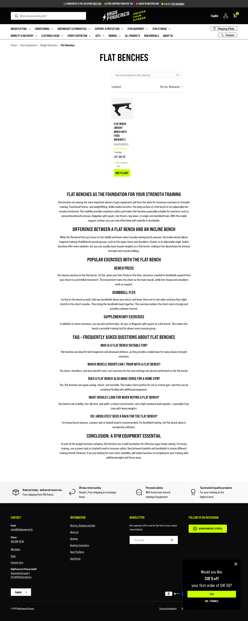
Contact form (17, 562)
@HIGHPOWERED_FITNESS (210, 528)
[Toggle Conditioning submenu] (52, 29)
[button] (214, 15)
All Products (132, 35)
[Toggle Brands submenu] (120, 36)
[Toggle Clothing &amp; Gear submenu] (62, 36)
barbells (141, 220)
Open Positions (77, 551)
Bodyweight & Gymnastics (72, 29)
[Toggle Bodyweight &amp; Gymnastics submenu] (89, 29)
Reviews (74, 538)
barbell (158, 275)
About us (168, 35)
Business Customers (79, 545)
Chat (13, 556)
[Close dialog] (236, 564)
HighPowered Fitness (25, 608)
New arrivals (151, 35)
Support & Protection (107, 29)
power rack (82, 448)
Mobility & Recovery (22, 35)
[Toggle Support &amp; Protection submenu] (122, 29)
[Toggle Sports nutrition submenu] (90, 36)
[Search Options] (179, 75)
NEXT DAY (97, 3)
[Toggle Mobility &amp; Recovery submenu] (36, 36)
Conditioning (42, 29)
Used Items (75, 558)
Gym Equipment (136, 29)
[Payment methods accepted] (182, 594)
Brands (113, 35)
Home (14, 45)
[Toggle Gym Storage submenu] (170, 29)
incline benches (123, 207)
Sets (98, 35)
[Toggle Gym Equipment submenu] (147, 29)
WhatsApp (15, 549)
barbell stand (100, 448)
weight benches (84, 444)
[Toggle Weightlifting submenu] (29, 29)
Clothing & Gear (50, 35)
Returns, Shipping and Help (82, 525)
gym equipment (123, 202)
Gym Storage (160, 29)
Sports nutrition (77, 35)
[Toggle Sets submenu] (103, 36)
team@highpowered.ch (22, 529)
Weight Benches (48, 45)
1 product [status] (116, 86)
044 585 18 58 (17, 541)
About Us (74, 532)
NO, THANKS (211, 601)
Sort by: (170, 86)
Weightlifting (19, 29)
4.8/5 (174, 3)
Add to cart (122, 173)
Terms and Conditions (167, 608)
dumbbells (153, 220)
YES (212, 594)
